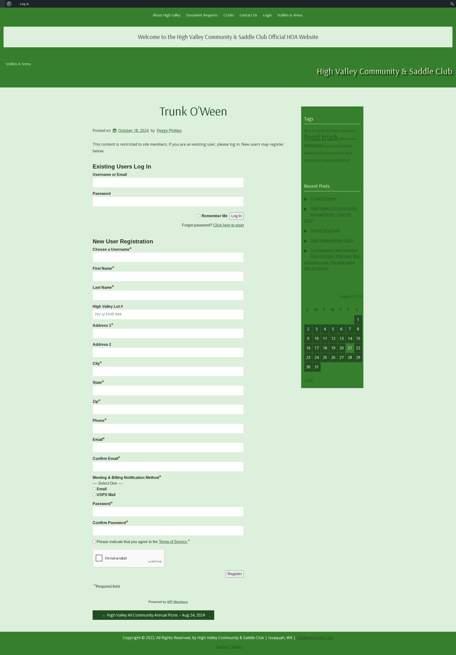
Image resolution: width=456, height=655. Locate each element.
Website (345, 160)
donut (344, 130)
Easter (353, 130)
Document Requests (202, 15)
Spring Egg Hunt (325, 230)
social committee (333, 152)
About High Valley (166, 15)
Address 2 (102, 344)
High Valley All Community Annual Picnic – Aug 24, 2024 (153, 615)
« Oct (308, 380)
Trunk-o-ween (330, 160)
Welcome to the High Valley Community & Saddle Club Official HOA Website (228, 36)
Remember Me (215, 216)
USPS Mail (106, 495)
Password (102, 194)
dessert (335, 130)
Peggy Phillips (169, 130)
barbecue (323, 130)
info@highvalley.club (315, 637)
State (98, 382)
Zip (96, 402)
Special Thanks (229, 646)
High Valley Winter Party (332, 240)
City (97, 363)
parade (308, 152)
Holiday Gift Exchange (338, 145)
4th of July (310, 130)
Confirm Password (110, 523)
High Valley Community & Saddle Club (384, 71)
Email (99, 440)
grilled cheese (348, 138)
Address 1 (103, 325)
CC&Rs (228, 15)
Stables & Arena (289, 15)
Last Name (103, 287)
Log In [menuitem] (24, 4)
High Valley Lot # (108, 306)
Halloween (314, 145)
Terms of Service (173, 542)
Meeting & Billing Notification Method (127, 478)
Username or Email (110, 175)
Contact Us (248, 15)
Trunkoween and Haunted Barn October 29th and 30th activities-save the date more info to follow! (332, 259)
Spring (317, 160)
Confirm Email (106, 459)
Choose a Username (112, 249)
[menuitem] (2, 4)
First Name (103, 268)
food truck (321, 137)
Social (317, 152)
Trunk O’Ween (193, 111)
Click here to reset (228, 225)
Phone (100, 421)
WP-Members (177, 602)
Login (267, 15)
